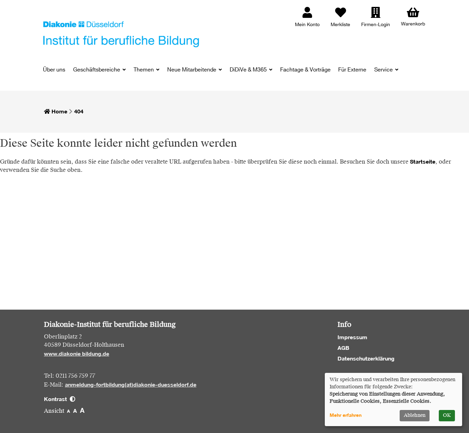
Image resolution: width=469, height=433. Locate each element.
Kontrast (57, 399)
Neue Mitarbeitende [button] (192, 70)
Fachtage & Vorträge (305, 70)
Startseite (422, 161)
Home (58, 111)
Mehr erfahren (346, 415)
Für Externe (352, 70)
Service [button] (384, 70)
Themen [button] (144, 70)
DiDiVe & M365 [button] (249, 70)
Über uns (54, 70)
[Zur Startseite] (121, 33)
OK (447, 415)
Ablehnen (414, 415)
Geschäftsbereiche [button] (97, 70)
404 (78, 111)
